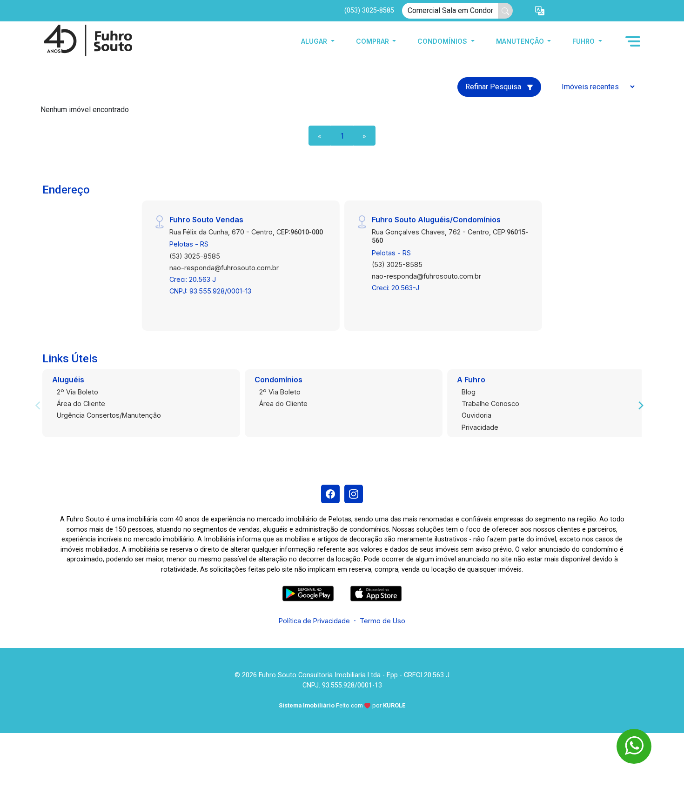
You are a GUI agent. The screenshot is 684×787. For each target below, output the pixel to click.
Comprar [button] (373, 41)
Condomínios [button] (443, 41)
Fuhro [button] (584, 41)
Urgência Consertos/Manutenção (109, 415)
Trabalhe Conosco (490, 403)
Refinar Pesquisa (494, 86)
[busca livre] (505, 11)
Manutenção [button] (521, 41)
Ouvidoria (476, 415)
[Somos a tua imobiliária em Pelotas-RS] (87, 41)
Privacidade (480, 427)
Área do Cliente (81, 403)
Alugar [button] (315, 41)
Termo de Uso (382, 621)
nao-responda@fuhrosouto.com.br (224, 268)
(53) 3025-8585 (194, 256)
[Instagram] (353, 494)
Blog (469, 392)
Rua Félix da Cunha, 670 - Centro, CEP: (246, 232)
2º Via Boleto (77, 392)
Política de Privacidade (314, 621)
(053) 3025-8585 (369, 10)
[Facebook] (330, 494)
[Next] (640, 405)
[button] (539, 10)
